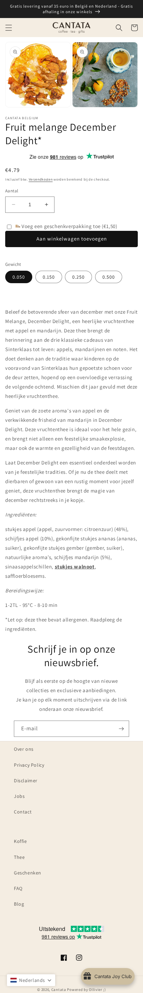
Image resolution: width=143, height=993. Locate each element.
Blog (19, 904)
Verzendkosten (41, 179)
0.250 (78, 277)
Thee (19, 857)
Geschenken (27, 873)
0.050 (18, 277)
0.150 (49, 277)
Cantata (58, 989)
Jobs (19, 796)
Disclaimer (25, 780)
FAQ (18, 888)
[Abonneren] (121, 729)
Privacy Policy (29, 765)
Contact (23, 812)
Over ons (24, 749)
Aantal (11, 191)
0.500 (108, 277)
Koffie (20, 841)
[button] (8, 27)
